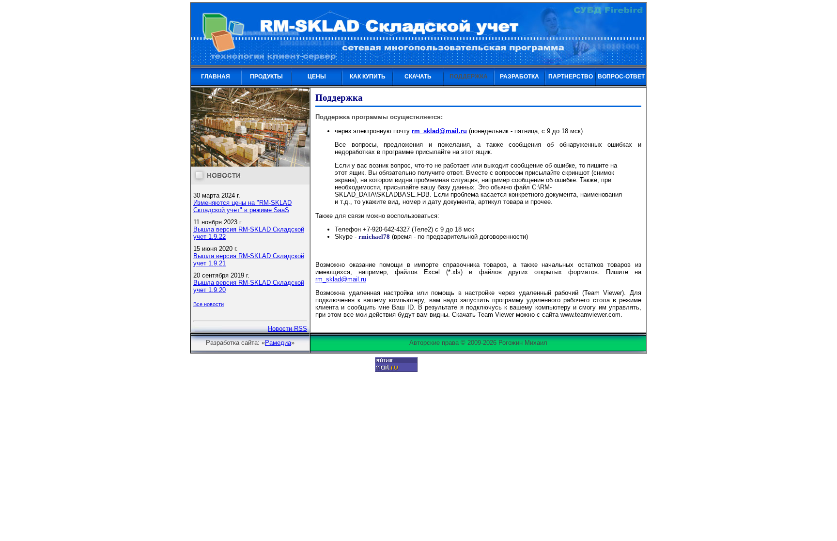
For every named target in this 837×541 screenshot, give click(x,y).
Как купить (368, 76)
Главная (215, 76)
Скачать (418, 76)
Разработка (519, 76)
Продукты (266, 76)
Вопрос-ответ (621, 76)
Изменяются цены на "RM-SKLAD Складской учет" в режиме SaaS (242, 206)
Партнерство (570, 76)
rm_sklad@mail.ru (439, 131)
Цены (317, 76)
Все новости (208, 304)
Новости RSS (287, 328)
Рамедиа (278, 342)
